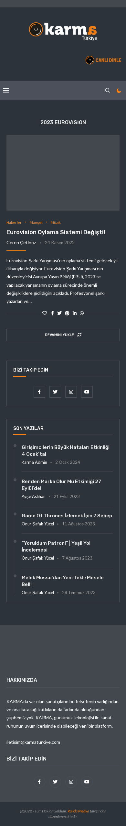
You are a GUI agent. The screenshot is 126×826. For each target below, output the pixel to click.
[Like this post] (44, 313)
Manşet (36, 222)
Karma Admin (34, 462)
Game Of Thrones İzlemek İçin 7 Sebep (67, 516)
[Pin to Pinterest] (67, 313)
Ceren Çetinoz (21, 242)
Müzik (56, 222)
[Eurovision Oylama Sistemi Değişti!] (63, 172)
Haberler (14, 222)
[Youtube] (86, 391)
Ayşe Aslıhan (34, 496)
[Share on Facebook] (52, 313)
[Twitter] (56, 391)
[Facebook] (40, 391)
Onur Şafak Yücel (38, 523)
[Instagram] (71, 391)
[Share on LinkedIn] (75, 313)
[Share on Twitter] (59, 313)
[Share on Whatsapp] (82, 313)
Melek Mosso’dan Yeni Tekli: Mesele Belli (63, 581)
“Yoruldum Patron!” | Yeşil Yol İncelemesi (56, 546)
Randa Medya (78, 811)
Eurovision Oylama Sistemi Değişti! (55, 232)
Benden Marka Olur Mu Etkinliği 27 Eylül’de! (61, 485)
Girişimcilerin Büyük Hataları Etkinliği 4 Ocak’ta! (66, 450)
